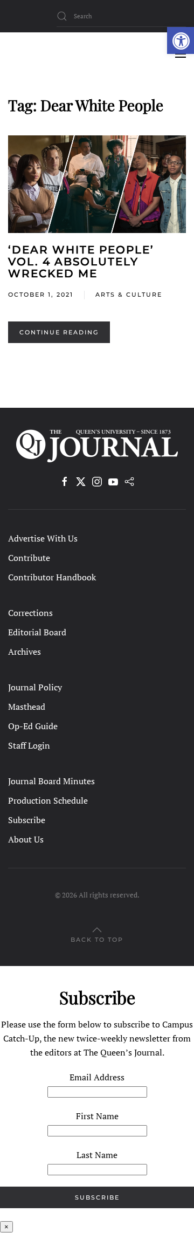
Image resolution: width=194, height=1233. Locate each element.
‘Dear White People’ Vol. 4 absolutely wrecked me (81, 261)
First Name (97, 1116)
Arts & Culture (128, 294)
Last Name (97, 1155)
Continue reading (59, 332)
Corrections (30, 613)
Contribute (29, 558)
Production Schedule (48, 800)
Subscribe (26, 820)
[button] (180, 40)
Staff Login (29, 745)
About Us (26, 839)
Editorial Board (37, 632)
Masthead (26, 707)
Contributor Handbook (52, 577)
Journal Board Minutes (51, 781)
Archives (24, 651)
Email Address (97, 1077)
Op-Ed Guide (33, 726)
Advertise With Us (43, 538)
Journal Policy (35, 687)
